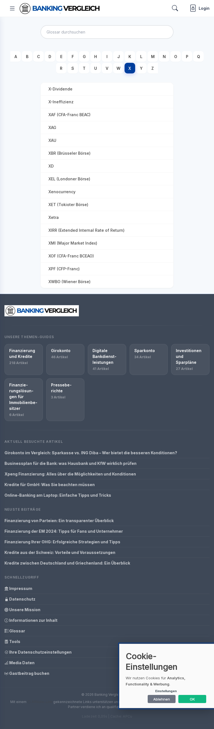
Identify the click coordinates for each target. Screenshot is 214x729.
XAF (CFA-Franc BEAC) (69, 114)
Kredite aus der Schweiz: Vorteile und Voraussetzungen (59, 552)
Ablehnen (161, 699)
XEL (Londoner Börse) (69, 178)
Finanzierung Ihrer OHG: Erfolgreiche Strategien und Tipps (62, 541)
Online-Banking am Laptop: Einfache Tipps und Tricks (57, 495)
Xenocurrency (62, 191)
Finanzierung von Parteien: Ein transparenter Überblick (59, 520)
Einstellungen (166, 691)
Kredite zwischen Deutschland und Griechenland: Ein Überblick (67, 563)
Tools (14, 641)
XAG (52, 127)
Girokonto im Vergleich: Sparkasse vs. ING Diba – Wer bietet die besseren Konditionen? (90, 452)
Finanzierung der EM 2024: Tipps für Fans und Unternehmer (63, 531)
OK (192, 699)
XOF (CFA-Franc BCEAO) (71, 256)
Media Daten (21, 662)
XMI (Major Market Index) (72, 243)
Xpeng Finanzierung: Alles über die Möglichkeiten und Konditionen (70, 474)
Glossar (16, 630)
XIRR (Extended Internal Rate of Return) (86, 230)
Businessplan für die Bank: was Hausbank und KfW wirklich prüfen (70, 463)
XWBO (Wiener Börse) (69, 281)
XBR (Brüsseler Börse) (69, 153)
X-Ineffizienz (61, 101)
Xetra (53, 217)
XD (51, 166)
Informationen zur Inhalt (32, 620)
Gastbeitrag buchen (28, 673)
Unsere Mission (24, 609)
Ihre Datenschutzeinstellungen (40, 652)
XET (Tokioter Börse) (68, 204)
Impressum (20, 588)
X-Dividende (60, 89)
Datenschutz (21, 599)
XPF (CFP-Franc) (64, 268)
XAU (52, 140)
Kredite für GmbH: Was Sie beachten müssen (49, 484)
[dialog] (166, 676)
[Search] (175, 8)
